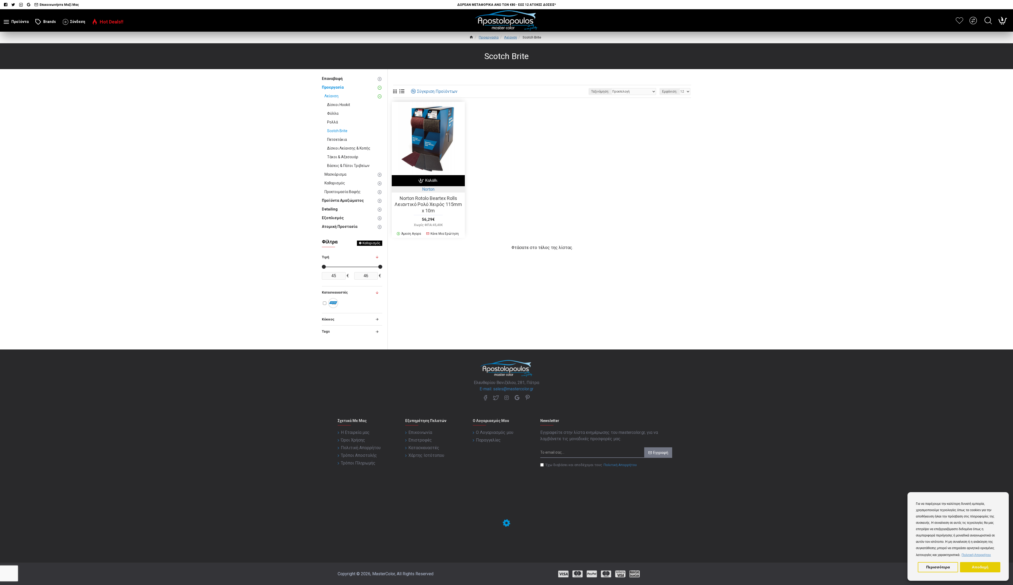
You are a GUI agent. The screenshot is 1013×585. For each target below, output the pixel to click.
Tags (326, 331)
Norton (428, 189)
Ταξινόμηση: (600, 91)
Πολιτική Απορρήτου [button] (976, 555)
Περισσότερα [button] (938, 567)
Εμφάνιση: (669, 91)
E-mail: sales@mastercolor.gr (506, 388)
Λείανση (510, 37)
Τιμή (325, 257)
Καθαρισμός (371, 243)
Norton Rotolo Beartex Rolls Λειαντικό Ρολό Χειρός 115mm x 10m (428, 204)
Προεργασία (489, 37)
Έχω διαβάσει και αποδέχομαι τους (591, 465)
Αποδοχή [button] (980, 567)
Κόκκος (328, 319)
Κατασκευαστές (335, 292)
